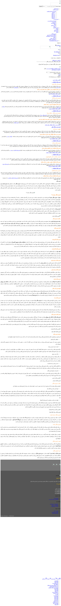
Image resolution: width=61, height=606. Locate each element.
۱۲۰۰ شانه (54, 14)
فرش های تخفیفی (54, 40)
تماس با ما (56, 31)
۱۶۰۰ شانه (54, 16)
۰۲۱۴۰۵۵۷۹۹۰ (58, 491)
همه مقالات (53, 33)
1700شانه (56, 582)
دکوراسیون (16, 87)
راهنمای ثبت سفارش (54, 503)
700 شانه (56, 604)
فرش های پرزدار (43, 115)
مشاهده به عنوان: (57, 73)
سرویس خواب (53, 38)
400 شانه (56, 589)
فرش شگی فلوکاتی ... (56, 82)
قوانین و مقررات (55, 512)
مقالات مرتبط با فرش (51, 35)
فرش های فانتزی (16, 150)
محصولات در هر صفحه (56, 76)
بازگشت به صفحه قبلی (56, 69)
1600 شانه (56, 588)
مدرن (8, 136)
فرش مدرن (55, 19)
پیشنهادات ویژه (55, 592)
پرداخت (43, 578)
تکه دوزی (54, 22)
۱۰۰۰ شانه (54, 13)
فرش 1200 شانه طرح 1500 (52, 585)
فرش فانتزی (55, 27)
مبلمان (54, 37)
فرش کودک (16, 122)
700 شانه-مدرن (55, 583)
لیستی (59, 74)
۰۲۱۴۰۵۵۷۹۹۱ (58, 493)
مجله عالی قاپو (55, 513)
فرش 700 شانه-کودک (54, 586)
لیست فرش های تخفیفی (53, 587)
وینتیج (55, 26)
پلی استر (57, 87)
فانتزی (9, 177)
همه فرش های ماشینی (51, 11)
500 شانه (56, 591)
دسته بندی (53, 578)
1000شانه (56, 580)
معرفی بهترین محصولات (51, 36)
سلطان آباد (56, 584)
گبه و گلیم (59, 107)
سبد (48, 578)
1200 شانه (56, 597)
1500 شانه (56, 598)
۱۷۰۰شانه (54, 18)
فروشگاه (57, 68)
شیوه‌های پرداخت (54, 505)
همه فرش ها (55, 603)
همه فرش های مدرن (52, 20)
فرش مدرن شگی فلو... (56, 126)
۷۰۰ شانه (54, 12)
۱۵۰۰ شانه (54, 15)
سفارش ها (56, 498)
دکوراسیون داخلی (52, 39)
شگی (55, 24)
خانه (60, 68)
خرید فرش (56, 8)
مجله (57, 32)
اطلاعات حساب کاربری (53, 499)
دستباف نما (53, 23)
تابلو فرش (56, 29)
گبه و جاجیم (53, 25)
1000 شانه (56, 596)
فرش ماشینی (55, 9)
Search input (58, 6)
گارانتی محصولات (54, 506)
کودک (57, 28)
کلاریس (56, 594)
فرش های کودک (15, 177)
